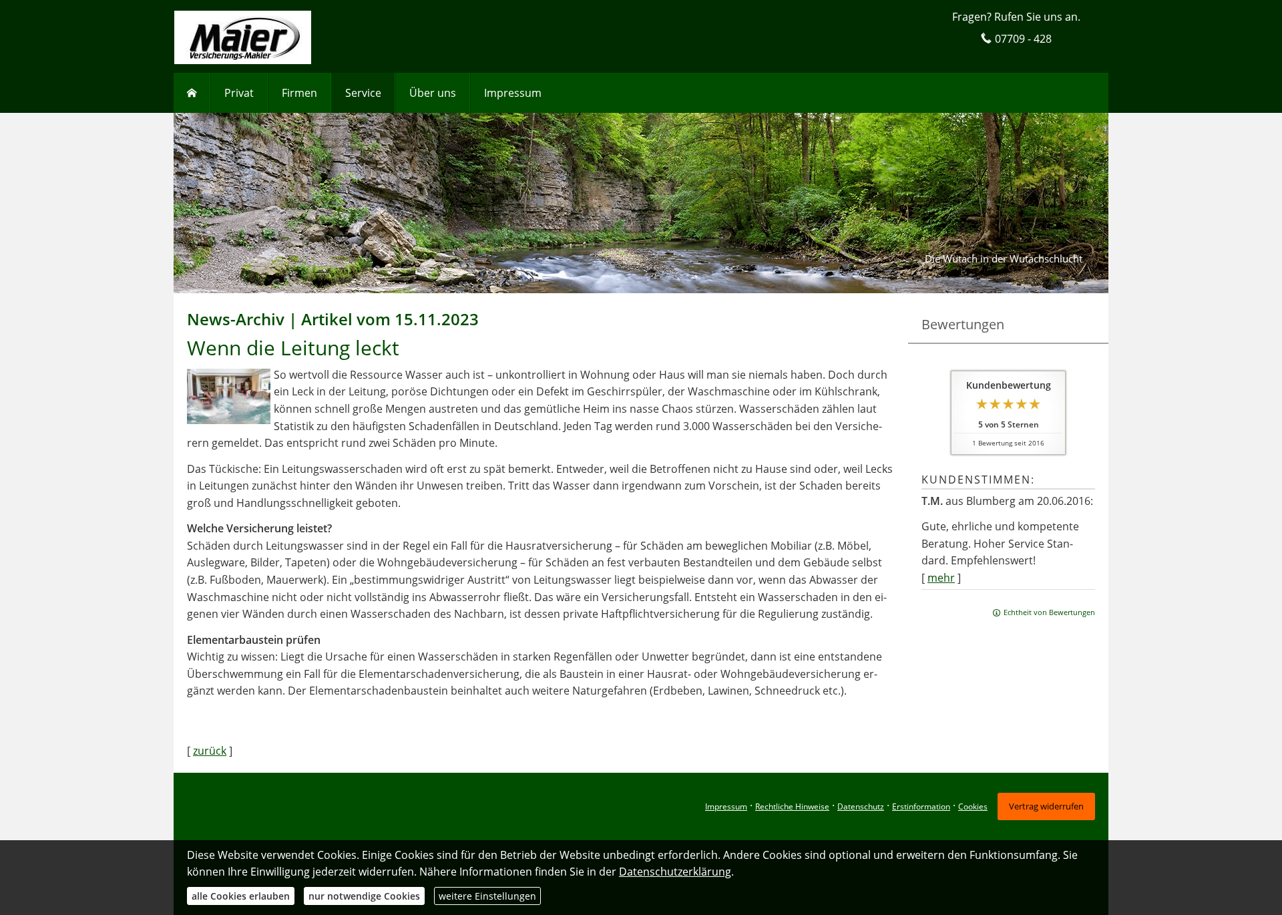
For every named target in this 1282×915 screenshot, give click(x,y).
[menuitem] (192, 93)
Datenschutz (860, 806)
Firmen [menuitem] (299, 92)
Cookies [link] (973, 806)
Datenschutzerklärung (675, 871)
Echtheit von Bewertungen (1049, 612)
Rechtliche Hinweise (792, 806)
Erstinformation (921, 806)
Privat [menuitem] (239, 92)
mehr (941, 577)
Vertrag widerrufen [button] (1046, 806)
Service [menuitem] (363, 92)
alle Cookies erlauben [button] (241, 896)
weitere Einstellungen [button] (487, 896)
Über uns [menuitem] (432, 92)
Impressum (726, 806)
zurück (209, 750)
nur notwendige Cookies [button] (364, 896)
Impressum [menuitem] (513, 92)
